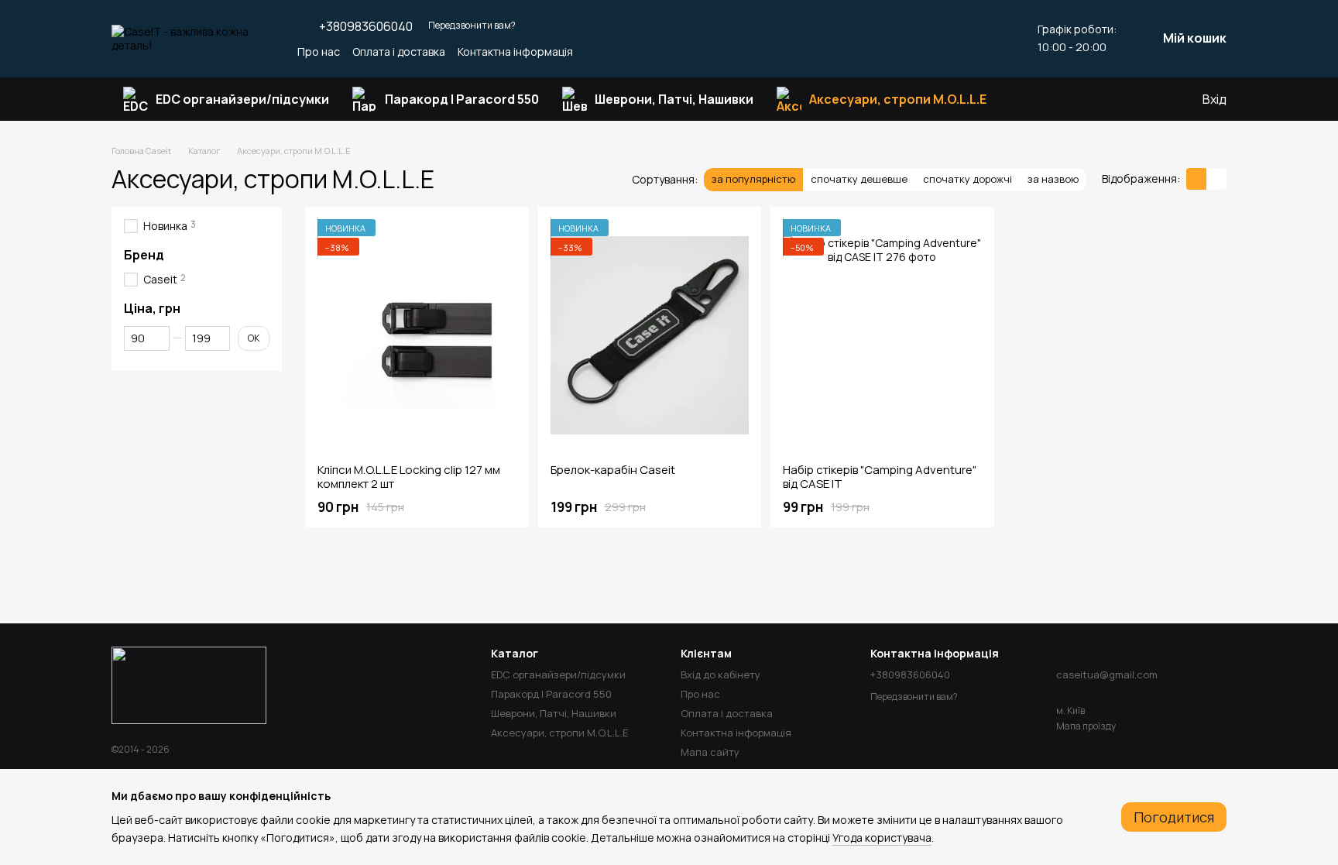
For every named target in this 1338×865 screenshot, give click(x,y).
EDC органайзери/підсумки (242, 99)
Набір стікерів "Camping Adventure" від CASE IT (879, 477)
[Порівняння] (1157, 99)
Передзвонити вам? (472, 25)
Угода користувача (881, 837)
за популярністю (753, 179)
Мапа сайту (710, 752)
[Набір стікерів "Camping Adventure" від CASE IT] (882, 335)
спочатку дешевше (859, 179)
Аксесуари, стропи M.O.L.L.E (897, 99)
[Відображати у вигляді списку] (1216, 179)
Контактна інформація (515, 51)
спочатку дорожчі (967, 179)
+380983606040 (366, 26)
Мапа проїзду (1086, 726)
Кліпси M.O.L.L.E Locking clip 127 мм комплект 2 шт (408, 477)
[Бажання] (1126, 99)
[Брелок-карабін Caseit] (650, 335)
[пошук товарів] (1026, 99)
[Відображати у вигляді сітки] (1196, 179)
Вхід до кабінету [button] (720, 674)
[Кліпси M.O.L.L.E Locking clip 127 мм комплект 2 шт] (416, 335)
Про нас (318, 51)
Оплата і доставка (398, 51)
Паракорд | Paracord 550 (462, 99)
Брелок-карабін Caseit (613, 470)
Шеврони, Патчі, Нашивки (674, 99)
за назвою (1053, 179)
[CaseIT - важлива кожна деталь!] (189, 684)
